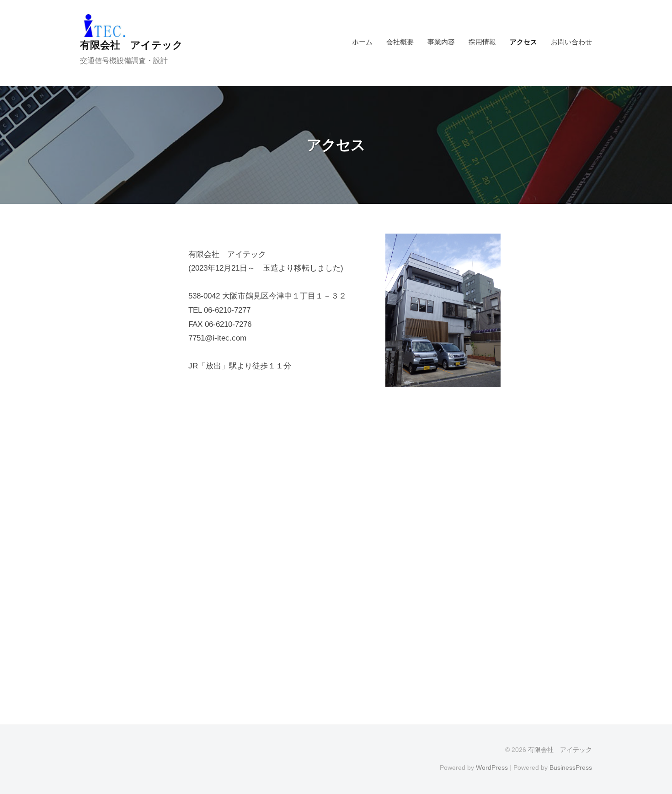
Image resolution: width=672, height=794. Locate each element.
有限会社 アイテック (131, 45)
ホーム (362, 42)
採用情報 (482, 42)
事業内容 (441, 42)
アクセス (523, 42)
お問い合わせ (571, 42)
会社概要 (400, 42)
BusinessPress (570, 767)
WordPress (492, 767)
